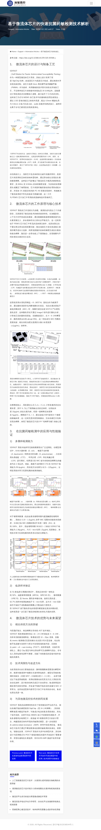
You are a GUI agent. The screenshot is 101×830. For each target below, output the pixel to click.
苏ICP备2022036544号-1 (63, 825)
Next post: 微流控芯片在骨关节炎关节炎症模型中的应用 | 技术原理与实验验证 (49, 755)
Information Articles (22, 29)
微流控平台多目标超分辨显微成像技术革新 (29, 796)
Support (20, 51)
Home (14, 51)
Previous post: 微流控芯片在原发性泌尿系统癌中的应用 (22, 755)
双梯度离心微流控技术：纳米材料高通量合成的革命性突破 (36, 809)
